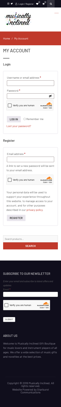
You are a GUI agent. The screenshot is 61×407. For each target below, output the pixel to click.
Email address (21, 154)
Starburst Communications (34, 391)
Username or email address (29, 77)
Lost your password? (18, 126)
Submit (9, 319)
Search (30, 246)
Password (19, 90)
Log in (14, 119)
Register (16, 218)
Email (6, 289)
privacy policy (34, 209)
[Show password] (50, 96)
